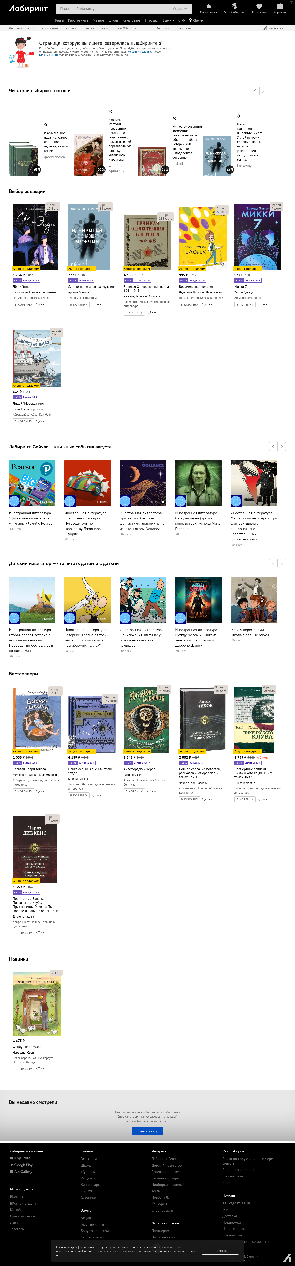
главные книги (48, 54)
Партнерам (160, 1230)
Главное (98, 20)
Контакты (163, 28)
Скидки (105, 28)
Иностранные (78, 20)
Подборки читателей (168, 1184)
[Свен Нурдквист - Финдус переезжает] (36, 1035)
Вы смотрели (232, 1176)
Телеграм (17, 1229)
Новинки (18, 959)
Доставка (229, 1216)
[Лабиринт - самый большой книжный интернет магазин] (30, 7)
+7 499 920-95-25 (127, 28)
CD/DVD (87, 1191)
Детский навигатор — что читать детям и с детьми (64, 563)
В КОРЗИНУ (23, 304)
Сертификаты (49, 28)
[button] (255, 91)
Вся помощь (232, 1235)
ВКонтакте (18, 1196)
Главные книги (92, 1224)
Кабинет (229, 1182)
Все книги (89, 1158)
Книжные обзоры (165, 1178)
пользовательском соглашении (120, 1251)
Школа (113, 20)
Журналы (88, 1171)
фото (52, 208)
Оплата (228, 1209)
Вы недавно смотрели (33, 1102)
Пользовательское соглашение (246, 1241)
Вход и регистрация (238, 1169)
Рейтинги (70, 28)
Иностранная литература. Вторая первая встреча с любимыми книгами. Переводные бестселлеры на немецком (31, 640)
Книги (59, 20)
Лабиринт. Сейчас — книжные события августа (60, 446)
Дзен (14, 1222)
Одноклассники (22, 1216)
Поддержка (183, 28)
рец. (51, 205)
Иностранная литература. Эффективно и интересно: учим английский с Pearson (31, 518)
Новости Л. (160, 1197)
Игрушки (152, 20)
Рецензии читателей (167, 1171)
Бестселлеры (23, 674)
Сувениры (89, 1197)
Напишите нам (234, 1228)
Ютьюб (15, 1209)
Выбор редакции (27, 191)
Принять (220, 1251)
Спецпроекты (162, 1210)
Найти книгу (147, 1131)
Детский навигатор (167, 1165)
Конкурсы (159, 1203)
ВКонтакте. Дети (23, 1203)
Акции (86, 1218)
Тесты (156, 1191)
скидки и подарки (139, 51)
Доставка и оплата (21, 28)
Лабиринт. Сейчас (165, 1158)
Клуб (181, 20)
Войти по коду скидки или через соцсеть (248, 1161)
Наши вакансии (164, 1237)
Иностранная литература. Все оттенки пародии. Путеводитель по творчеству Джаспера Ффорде (85, 523)
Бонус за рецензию (96, 1230)
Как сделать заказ (236, 1203)
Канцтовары (132, 20)
